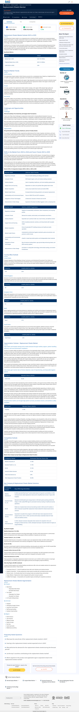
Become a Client (38, 707)
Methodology (67, 69)
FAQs (60, 707)
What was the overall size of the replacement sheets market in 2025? (26, 639)
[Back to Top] (76, 701)
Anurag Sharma (16, 17)
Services (12, 703)
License (40, 17)
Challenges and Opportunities (64, 42)
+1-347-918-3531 (45, 700)
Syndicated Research (15, 705)
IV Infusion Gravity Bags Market (12, 687)
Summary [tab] (9, 22)
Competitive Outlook (63, 54)
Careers (41, 705)
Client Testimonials (46, 707)
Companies (32, 22)
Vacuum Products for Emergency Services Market (48, 681)
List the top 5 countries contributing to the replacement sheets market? (27, 653)
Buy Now (67, 13)
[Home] (4, 4)
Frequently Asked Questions (64, 63)
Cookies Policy (55, 707)
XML (67, 707)
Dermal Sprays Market (12, 680)
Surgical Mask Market (29, 680)
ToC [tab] (21, 22)
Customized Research (25, 705)
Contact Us (37, 708)
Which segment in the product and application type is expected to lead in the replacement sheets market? (28, 658)
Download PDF (67, 28)
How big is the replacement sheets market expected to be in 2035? (26, 643)
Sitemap (63, 707)
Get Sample (17, 670)
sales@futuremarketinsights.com (34, 700)
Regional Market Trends (63, 40)
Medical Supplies (14, 4)
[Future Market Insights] (7, 2)
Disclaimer (54, 705)
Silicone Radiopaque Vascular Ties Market (67, 681)
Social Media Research (25, 707)
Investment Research (15, 707)
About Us (36, 705)
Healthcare (7, 4)
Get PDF (45, 669)
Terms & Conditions (61, 705)
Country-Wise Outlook (63, 48)
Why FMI (46, 705)
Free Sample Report (67, 23)
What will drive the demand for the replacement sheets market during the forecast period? (30, 648)
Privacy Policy (68, 705)
